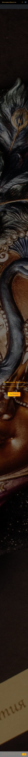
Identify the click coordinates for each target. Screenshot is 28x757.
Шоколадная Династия (9, 2)
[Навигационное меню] (25, 2)
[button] (22, 2)
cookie (4, 755)
